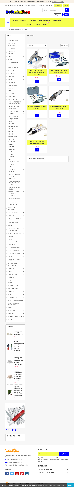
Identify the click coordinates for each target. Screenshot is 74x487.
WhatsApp (48, 5)
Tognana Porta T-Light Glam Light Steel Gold (18, 332)
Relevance (30, 45)
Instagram (27, 473)
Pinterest (22, 473)
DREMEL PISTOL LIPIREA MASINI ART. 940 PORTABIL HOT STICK (37, 72)
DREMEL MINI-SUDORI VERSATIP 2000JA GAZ (37, 142)
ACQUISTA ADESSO (58, 1)
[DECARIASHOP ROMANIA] (18, 12)
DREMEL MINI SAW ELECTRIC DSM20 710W (58, 107)
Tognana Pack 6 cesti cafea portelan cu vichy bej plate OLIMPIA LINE (19, 360)
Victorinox (10, 429)
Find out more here (58, 485)
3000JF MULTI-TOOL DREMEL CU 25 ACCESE (37, 107)
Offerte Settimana (11, 5)
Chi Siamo (33, 5)
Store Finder (23, 5)
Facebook (7, 473)
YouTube (17, 473)
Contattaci (41, 5)
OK (65, 454)
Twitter (12, 473)
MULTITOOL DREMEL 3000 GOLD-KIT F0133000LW (59, 71)
